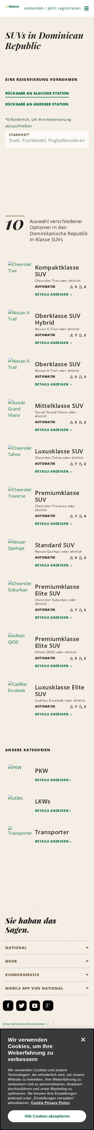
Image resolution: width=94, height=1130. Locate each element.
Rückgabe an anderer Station (36, 104)
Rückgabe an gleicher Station (37, 93)
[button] (52, 8)
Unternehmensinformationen (24, 1024)
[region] (47, 1079)
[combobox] (47, 139)
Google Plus (48, 1005)
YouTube (34, 1005)
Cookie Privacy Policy (50, 1103)
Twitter (21, 1005)
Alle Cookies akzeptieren (47, 1116)
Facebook (8, 1005)
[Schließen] (83, 1039)
